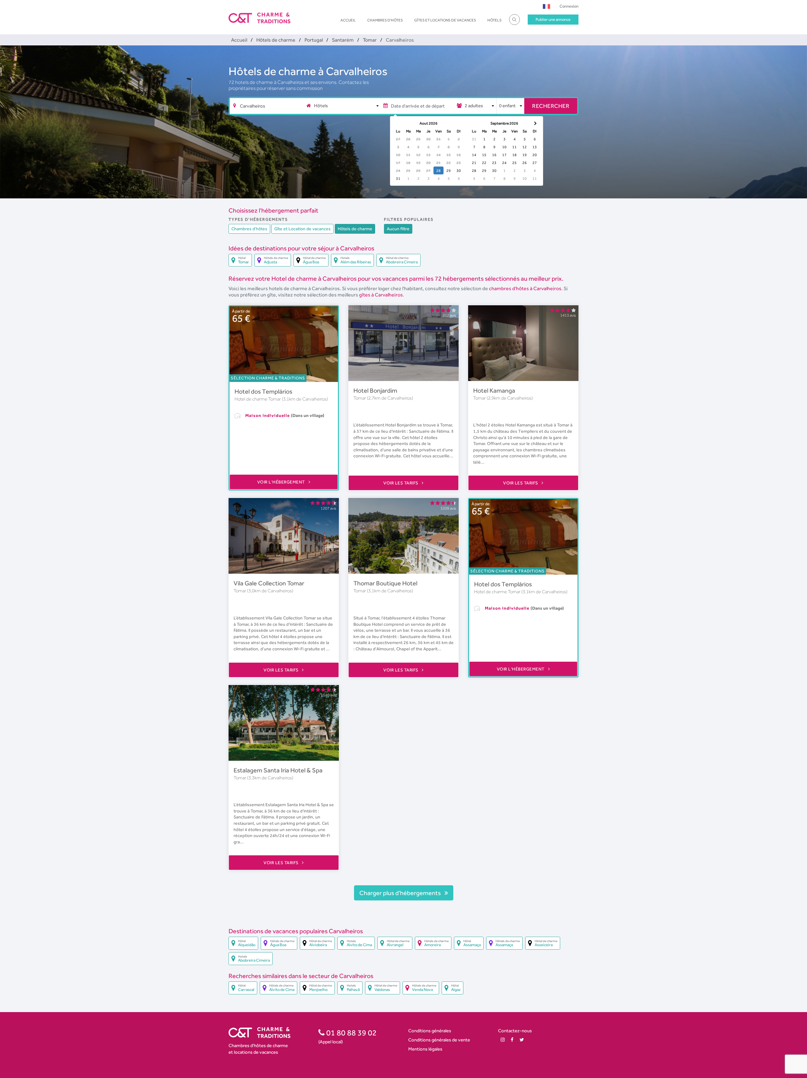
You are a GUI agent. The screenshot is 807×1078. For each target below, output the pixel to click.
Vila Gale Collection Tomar (269, 583)
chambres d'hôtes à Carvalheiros (525, 288)
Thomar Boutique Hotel (385, 583)
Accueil (348, 20)
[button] (546, 6)
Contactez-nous (515, 1030)
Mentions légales (425, 1049)
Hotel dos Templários (263, 391)
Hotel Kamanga (494, 390)
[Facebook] (512, 1039)
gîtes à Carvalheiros (381, 295)
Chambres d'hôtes (385, 20)
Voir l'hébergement (281, 481)
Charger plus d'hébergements (400, 892)
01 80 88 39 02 (351, 1032)
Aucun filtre (398, 228)
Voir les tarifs (401, 482)
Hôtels (494, 20)
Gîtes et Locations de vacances (445, 20)
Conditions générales (429, 1030)
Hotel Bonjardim (375, 390)
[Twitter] (521, 1039)
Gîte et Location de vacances (302, 228)
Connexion (569, 6)
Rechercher (550, 106)
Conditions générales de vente (439, 1039)
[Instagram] (502, 1039)
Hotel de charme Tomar (258, 398)
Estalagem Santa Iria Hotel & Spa (278, 770)
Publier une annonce (553, 19)
